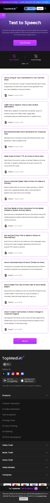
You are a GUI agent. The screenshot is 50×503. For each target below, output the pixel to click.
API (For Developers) (11, 437)
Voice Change (36, 60)
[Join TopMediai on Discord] (22, 373)
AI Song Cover (8, 420)
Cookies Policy (42, 496)
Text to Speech (14, 60)
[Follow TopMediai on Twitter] (3, 373)
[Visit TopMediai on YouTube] (17, 373)
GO (36, 488)
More (25, 341)
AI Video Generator (11, 409)
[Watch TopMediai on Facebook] (8, 373)
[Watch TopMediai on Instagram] (13, 373)
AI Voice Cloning (9, 426)
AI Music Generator (11, 403)
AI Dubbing (7, 431)
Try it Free (25, 42)
